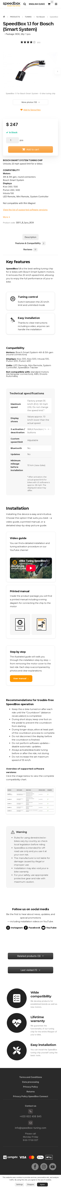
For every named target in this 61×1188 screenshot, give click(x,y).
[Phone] (30, 1111)
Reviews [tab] (29, 249)
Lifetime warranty (37, 1019)
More (6, 217)
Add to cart (32, 149)
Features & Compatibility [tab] (29, 243)
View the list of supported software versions (25, 209)
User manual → (21, 678)
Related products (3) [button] (29, 956)
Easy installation (43, 1045)
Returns (31, 1091)
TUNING (28, 17)
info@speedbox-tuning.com (30, 1127)
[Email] (30, 1122)
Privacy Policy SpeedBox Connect (30, 1096)
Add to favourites (32, 109)
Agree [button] (42, 1184)
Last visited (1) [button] (29, 970)
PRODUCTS (15, 17)
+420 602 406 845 (30, 1116)
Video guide (18, 538)
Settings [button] (19, 1184)
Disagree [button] (30, 1184)
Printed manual (19, 591)
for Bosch (40, 17)
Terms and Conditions (30, 1077)
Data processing (30, 1082)
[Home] (11, 4)
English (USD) (37, 5)
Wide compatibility (40, 994)
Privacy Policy (30, 1086)
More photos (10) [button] (29, 102)
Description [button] (30, 237)
